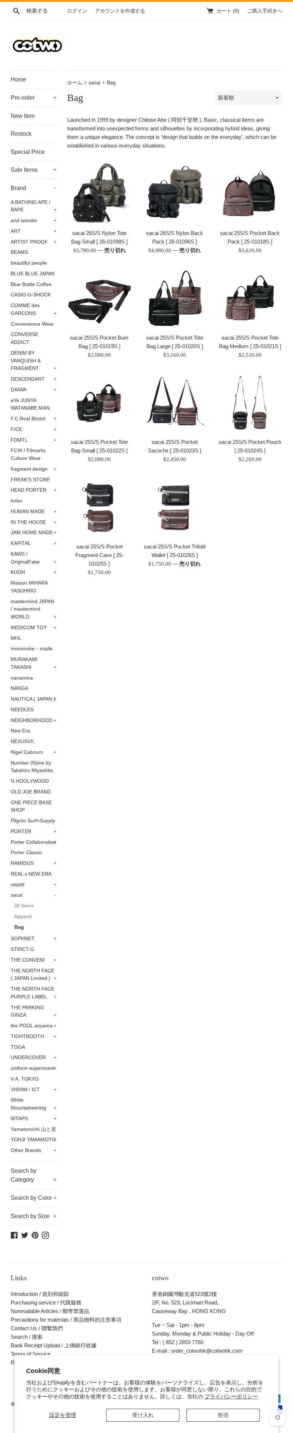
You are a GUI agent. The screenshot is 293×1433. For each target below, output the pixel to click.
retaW (33, 884)
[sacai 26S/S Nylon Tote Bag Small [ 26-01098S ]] (99, 193)
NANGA (19, 688)
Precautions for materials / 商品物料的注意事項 (66, 1320)
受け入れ (143, 1415)
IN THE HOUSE (33, 522)
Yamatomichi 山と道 (33, 1129)
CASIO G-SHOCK (31, 294)
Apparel (23, 916)
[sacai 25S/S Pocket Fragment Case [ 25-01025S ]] (99, 506)
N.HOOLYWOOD (30, 781)
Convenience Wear (32, 324)
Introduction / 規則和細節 (40, 1294)
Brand (33, 188)
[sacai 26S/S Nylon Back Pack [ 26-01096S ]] (175, 193)
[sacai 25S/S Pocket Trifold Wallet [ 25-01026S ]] (175, 506)
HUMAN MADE (33, 511)
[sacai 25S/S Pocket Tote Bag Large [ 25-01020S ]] (175, 297)
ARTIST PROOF (33, 242)
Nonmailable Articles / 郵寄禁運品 (50, 1311)
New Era (20, 730)
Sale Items (33, 170)
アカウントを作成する (120, 11)
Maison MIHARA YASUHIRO (29, 586)
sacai (33, 895)
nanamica (22, 678)
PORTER (33, 831)
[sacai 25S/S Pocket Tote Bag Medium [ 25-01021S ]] (250, 297)
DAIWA (33, 389)
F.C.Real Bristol (33, 418)
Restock (21, 134)
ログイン (77, 11)
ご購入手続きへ (264, 11)
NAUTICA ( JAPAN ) (33, 699)
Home (18, 79)
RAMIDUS (33, 863)
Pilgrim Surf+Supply (33, 820)
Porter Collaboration (33, 842)
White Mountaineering (33, 1104)
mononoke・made (32, 648)
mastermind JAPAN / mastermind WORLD (33, 609)
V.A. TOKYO (25, 1079)
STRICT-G (22, 949)
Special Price (28, 152)
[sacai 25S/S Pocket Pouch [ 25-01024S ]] (250, 402)
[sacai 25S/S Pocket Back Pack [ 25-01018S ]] (250, 193)
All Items (24, 905)
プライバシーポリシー (231, 1396)
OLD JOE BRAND (31, 792)
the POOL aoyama (33, 1025)
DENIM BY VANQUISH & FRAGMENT (33, 360)
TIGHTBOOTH (33, 1036)
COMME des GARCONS (33, 309)
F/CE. (33, 429)
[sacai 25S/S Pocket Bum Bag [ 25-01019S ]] (99, 297)
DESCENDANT (33, 379)
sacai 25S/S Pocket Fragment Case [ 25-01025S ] (99, 555)
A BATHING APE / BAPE (33, 206)
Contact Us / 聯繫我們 (37, 1328)
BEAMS (19, 252)
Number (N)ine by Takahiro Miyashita (32, 766)
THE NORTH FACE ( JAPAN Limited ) (33, 974)
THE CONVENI (33, 960)
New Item (23, 116)
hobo (16, 500)
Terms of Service (30, 1354)
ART (33, 231)
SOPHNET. (33, 938)
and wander (33, 220)
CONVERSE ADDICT (24, 338)
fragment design (33, 469)
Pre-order (33, 98)
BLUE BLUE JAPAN (33, 273)
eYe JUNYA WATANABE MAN (30, 404)
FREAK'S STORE (30, 479)
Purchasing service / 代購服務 (46, 1302)
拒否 (223, 1415)
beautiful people (29, 263)
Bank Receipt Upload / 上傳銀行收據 (53, 1345)
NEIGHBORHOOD (33, 720)
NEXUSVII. (23, 741)
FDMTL (33, 440)
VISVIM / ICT (33, 1089)
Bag (19, 927)
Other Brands (33, 1150)
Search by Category (33, 1175)
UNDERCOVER (33, 1057)
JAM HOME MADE (33, 532)
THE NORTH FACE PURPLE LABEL (33, 992)
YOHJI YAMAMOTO (33, 1139)
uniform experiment (33, 1068)
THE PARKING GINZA (33, 1011)
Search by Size (33, 1216)
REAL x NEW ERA (31, 874)
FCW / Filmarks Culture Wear (28, 454)
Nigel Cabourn (33, 752)
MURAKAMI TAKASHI (33, 663)
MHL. (17, 638)
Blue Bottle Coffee (31, 284)
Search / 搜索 (27, 1337)
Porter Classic (26, 852)
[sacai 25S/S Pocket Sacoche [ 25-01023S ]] (175, 402)
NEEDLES (22, 709)
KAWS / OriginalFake (33, 558)
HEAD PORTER (33, 490)
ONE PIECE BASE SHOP (31, 806)
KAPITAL (33, 543)
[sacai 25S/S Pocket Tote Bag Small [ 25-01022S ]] (99, 402)
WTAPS (33, 1118)
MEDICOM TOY (33, 627)
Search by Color (33, 1198)
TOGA (18, 1047)
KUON (33, 572)
